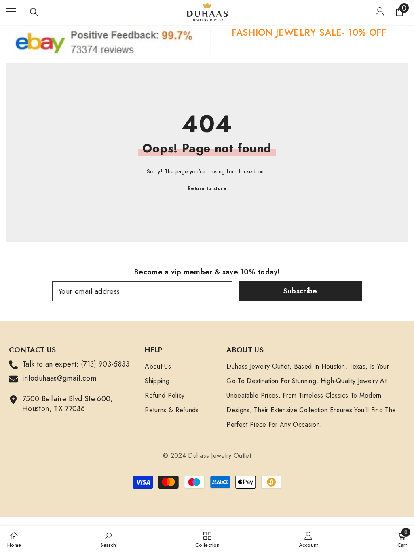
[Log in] (380, 11)
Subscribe (300, 291)
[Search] (34, 12)
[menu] (11, 12)
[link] (309, 41)
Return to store (207, 188)
